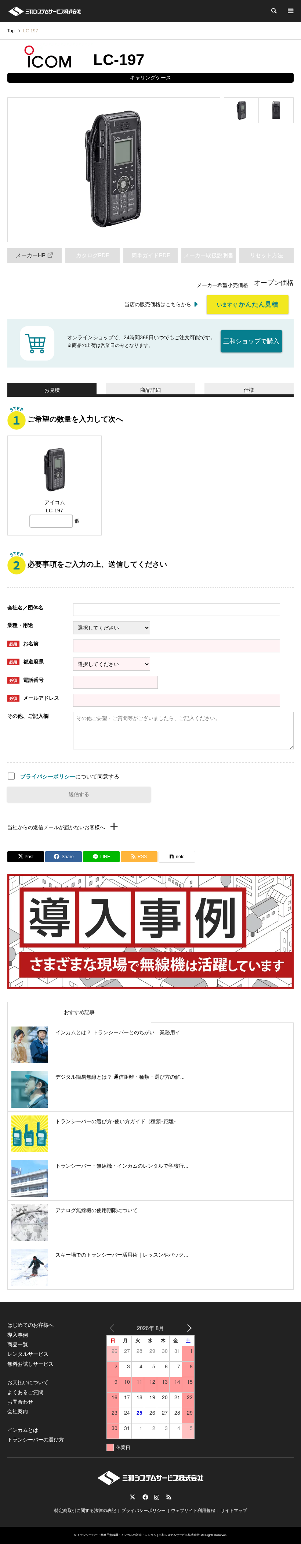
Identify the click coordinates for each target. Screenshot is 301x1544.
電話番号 (26, 680)
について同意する (69, 776)
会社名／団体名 (25, 607)
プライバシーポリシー (47, 776)
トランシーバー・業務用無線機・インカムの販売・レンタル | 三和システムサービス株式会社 (138, 1535)
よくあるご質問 (25, 1392)
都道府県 (26, 661)
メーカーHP (31, 255)
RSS (168, 1497)
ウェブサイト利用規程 (193, 1510)
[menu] (290, 11)
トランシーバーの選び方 (35, 1440)
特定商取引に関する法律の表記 (85, 1510)
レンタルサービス (27, 1354)
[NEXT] (188, 1328)
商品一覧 (17, 1344)
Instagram (156, 1497)
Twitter (132, 1497)
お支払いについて (27, 1382)
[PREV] (113, 1328)
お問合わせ (20, 1402)
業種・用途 (20, 625)
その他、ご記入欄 (27, 716)
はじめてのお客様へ (30, 1325)
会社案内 (17, 1411)
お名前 (24, 643)
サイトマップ (234, 1510)
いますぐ (247, 304)
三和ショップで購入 (251, 341)
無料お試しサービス (30, 1364)
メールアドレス (34, 698)
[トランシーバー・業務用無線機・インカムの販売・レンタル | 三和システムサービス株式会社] (44, 11)
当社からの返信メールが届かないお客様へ (56, 827)
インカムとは (22, 1430)
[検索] (273, 11)
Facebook (144, 1497)
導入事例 (17, 1335)
